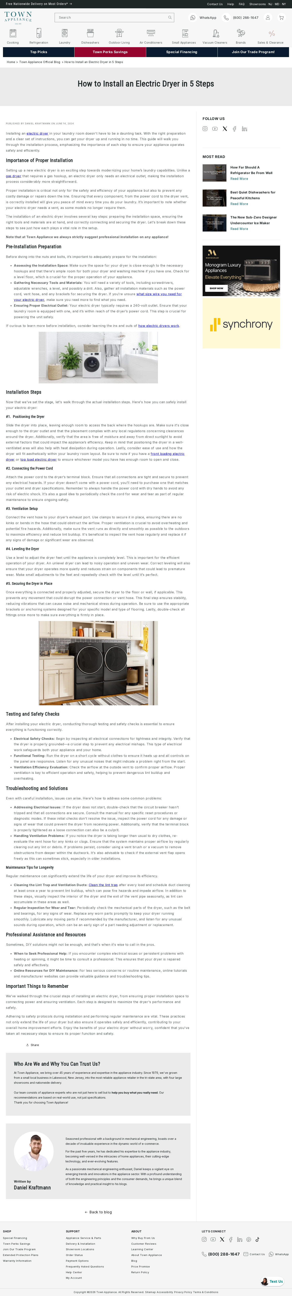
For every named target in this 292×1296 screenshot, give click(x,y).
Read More (239, 179)
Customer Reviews (144, 1243)
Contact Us (215, 4)
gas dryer (13, 176)
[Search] (170, 17)
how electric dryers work (158, 326)
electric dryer (37, 133)
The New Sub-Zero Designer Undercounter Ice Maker (253, 220)
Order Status (74, 1255)
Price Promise (140, 1266)
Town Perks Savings (16, 1243)
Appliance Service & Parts (83, 1238)
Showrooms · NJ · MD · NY (267, 4)
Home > (12, 62)
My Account (74, 1277)
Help (230, 4)
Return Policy (140, 1272)
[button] (281, 17)
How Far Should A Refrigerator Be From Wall (251, 170)
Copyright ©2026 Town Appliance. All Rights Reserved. (109, 1292)
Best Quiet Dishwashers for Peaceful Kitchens (253, 195)
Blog (134, 1260)
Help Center (74, 1272)
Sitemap (150, 1292)
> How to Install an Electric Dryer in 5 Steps (92, 62)
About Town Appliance (146, 1255)
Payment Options (77, 1260)
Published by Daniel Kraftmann (28, 123)
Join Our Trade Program (19, 1249)
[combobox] (110, 17)
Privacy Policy (183, 1292)
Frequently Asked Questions (85, 1266)
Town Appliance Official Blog (39, 62)
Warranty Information (17, 1260)
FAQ (242, 4)
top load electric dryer (38, 459)
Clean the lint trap (103, 885)
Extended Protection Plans (21, 1255)
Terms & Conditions (205, 1292)
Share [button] (35, 1045)
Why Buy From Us (143, 1238)
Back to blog (100, 1212)
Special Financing (15, 1238)
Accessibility (165, 1292)
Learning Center (142, 1249)
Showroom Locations (80, 1249)
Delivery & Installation (80, 1243)
